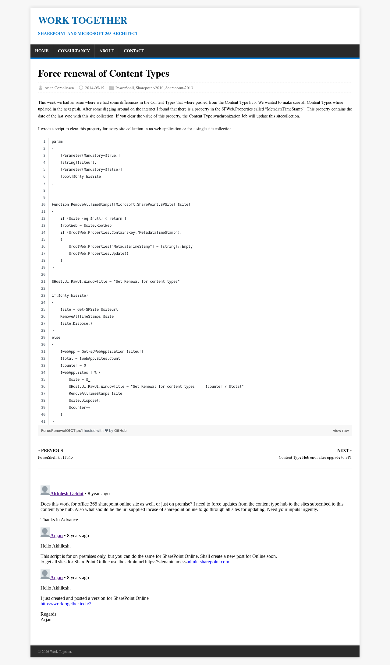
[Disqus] (195, 559)
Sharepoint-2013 (179, 87)
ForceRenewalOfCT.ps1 (62, 430)
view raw (341, 430)
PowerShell (124, 87)
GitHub (120, 430)
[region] (195, 281)
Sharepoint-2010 (150, 87)
